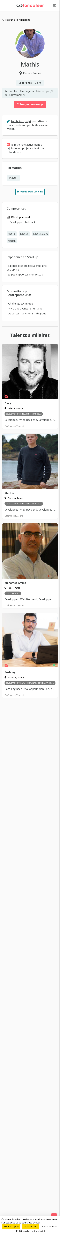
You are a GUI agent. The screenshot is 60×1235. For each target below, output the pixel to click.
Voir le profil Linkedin (31, 191)
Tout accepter (11, 1226)
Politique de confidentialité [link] (30, 1231)
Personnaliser (49, 1226)
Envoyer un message (31, 104)
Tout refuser (30, 1226)
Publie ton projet (21, 121)
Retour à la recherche (17, 19)
